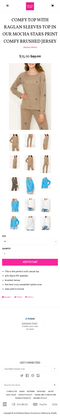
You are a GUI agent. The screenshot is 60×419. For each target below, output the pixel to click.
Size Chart (11, 395)
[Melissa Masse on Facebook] (27, 376)
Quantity (6, 249)
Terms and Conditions (45, 395)
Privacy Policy (25, 395)
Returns (31, 391)
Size (4, 236)
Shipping (41, 391)
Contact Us (11, 391)
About (51, 391)
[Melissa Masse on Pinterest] (32, 376)
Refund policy (40, 398)
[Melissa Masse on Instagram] (38, 376)
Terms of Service (23, 398)
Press (22, 391)
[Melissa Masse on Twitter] (22, 376)
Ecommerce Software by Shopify (44, 413)
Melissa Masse (30, 47)
